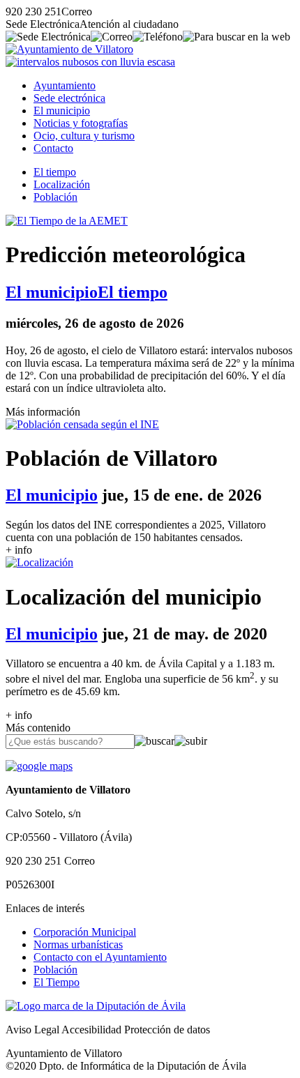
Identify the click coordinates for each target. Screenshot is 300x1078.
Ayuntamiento (64, 85)
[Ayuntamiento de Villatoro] (69, 49)
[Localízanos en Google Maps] (39, 766)
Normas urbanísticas (78, 944)
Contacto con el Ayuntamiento (100, 957)
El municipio (61, 110)
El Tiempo (56, 982)
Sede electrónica (69, 98)
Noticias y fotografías (80, 123)
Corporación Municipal (84, 932)
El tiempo (54, 172)
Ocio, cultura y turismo (84, 136)
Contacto (53, 148)
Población (55, 197)
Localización (61, 184)
